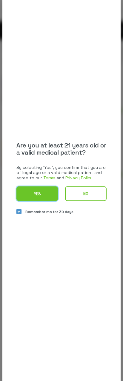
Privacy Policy (79, 177)
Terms (49, 177)
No (85, 193)
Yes (37, 193)
